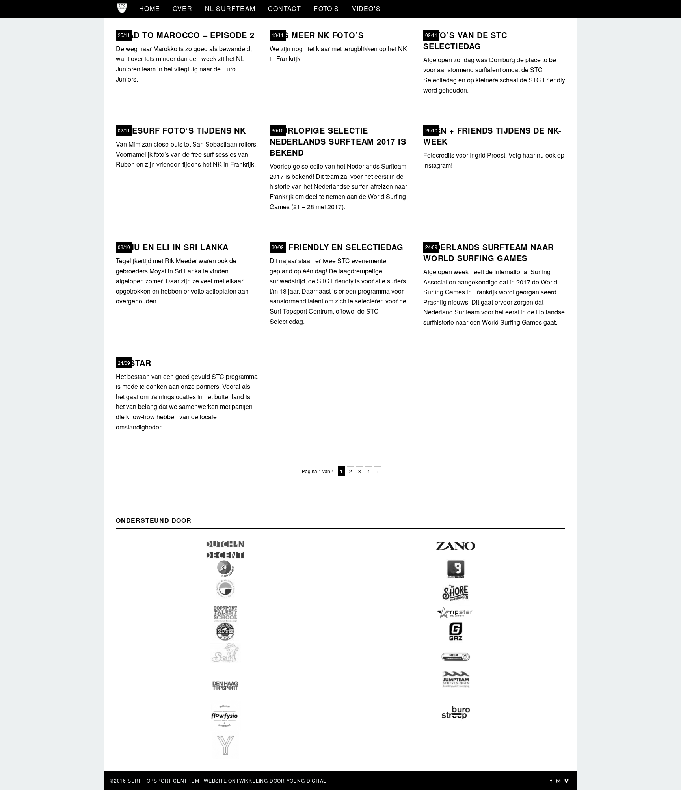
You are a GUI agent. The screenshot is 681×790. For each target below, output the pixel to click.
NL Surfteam (230, 8)
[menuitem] (149, 8)
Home (149, 8)
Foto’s (326, 8)
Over (182, 8)
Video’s (366, 8)
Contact (284, 8)
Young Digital (306, 780)
